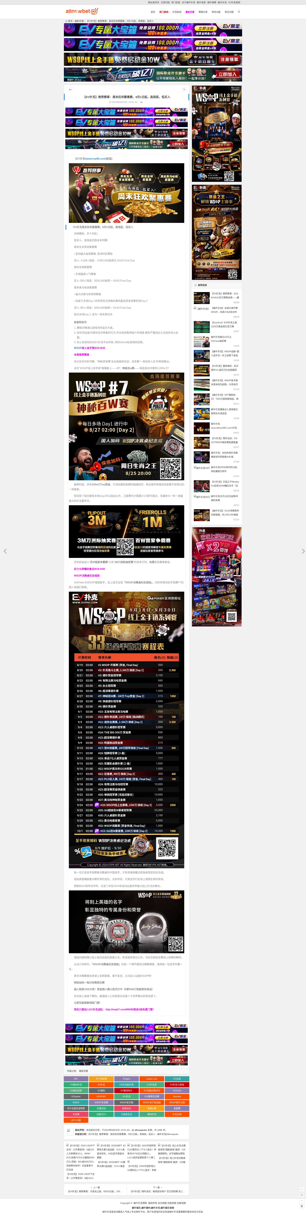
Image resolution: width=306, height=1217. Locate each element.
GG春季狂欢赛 (152, 1096)
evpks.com (151, 1078)
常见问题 (229, 12)
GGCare (177, 1090)
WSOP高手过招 (177, 1102)
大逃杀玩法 (126, 1114)
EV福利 (101, 1090)
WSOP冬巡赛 (101, 1102)
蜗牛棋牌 (211, 2)
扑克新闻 (176, 12)
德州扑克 (151, 1114)
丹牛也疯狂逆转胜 (76, 1108)
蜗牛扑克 (222, 2)
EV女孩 (177, 1078)
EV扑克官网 (234, 2)
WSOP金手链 (126, 1102)
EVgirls (126, 1078)
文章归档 (165, 2)
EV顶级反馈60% (152, 1090)
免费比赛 (151, 1108)
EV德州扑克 (76, 1084)
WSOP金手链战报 (152, 1102)
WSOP (78, 348)
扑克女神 (177, 1114)
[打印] (141, 102)
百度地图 (171, 1203)
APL (76, 1078)
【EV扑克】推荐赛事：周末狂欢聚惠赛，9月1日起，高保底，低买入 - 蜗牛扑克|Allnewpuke (133, 1134)
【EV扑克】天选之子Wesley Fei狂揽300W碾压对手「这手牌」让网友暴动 (225, 485)
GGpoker (76, 1096)
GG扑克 (127, 1096)
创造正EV (101, 1114)
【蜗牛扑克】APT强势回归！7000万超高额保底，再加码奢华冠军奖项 (224, 399)
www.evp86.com (95, 158)
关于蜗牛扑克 (188, 2)
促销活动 (126, 1108)
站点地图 (162, 1203)
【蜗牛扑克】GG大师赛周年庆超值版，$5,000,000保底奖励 (225, 514)
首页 (153, 12)
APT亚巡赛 (101, 1078)
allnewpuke (141, 1130)
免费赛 (177, 1108)
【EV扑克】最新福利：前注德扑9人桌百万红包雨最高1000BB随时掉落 (224, 370)
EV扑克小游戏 (177, 1084)
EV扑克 (101, 1084)
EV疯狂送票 (76, 1090)
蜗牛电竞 (201, 2)
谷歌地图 (181, 1203)
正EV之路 (76, 1120)
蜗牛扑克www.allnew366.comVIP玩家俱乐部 (224, 428)
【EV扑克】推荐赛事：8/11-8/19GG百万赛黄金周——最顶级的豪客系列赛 (225, 297)
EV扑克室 (152, 1084)
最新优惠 (79, 21)
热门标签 (175, 2)
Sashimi (177, 1096)
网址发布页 (153, 2)
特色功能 (216, 12)
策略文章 (203, 12)
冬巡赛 (76, 1114)
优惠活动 (101, 1108)
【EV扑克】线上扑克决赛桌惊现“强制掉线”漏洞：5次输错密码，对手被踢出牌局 (171, 1162)
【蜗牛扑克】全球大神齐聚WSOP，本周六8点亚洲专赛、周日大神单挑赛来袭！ (224, 312)
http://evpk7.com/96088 (119, 1009)
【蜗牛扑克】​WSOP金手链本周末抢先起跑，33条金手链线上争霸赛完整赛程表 (224, 384)
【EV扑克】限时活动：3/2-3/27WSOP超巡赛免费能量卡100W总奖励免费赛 (224, 442)
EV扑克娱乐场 (127, 1084)
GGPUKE (101, 1096)
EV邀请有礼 (126, 1090)
